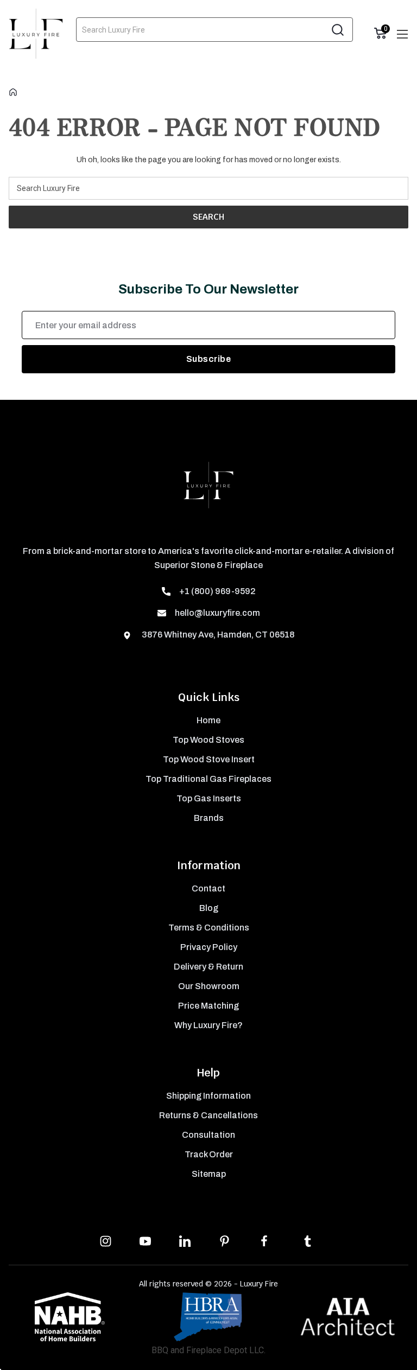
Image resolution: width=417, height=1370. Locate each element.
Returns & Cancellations (208, 1115)
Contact (208, 888)
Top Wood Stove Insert (209, 759)
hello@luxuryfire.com (217, 612)
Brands (209, 818)
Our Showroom (208, 986)
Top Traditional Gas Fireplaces (208, 778)
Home (208, 720)
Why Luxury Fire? (208, 1025)
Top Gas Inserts (208, 798)
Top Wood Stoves (208, 739)
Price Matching (208, 1005)
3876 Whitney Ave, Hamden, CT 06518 (217, 634)
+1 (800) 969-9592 (217, 591)
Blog (208, 908)
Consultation (208, 1134)
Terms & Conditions (208, 927)
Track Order (209, 1154)
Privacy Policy (208, 947)
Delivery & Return (208, 966)
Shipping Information (208, 1095)
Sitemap (209, 1173)
